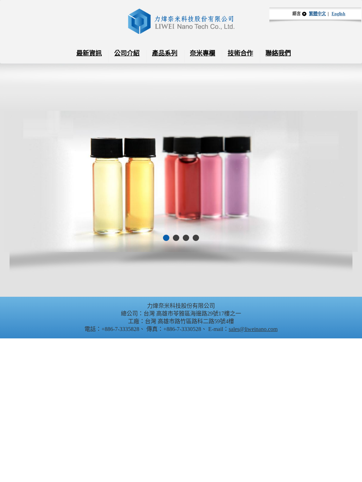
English (338, 13)
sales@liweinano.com (253, 329)
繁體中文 (317, 13)
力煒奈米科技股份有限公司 (181, 21)
